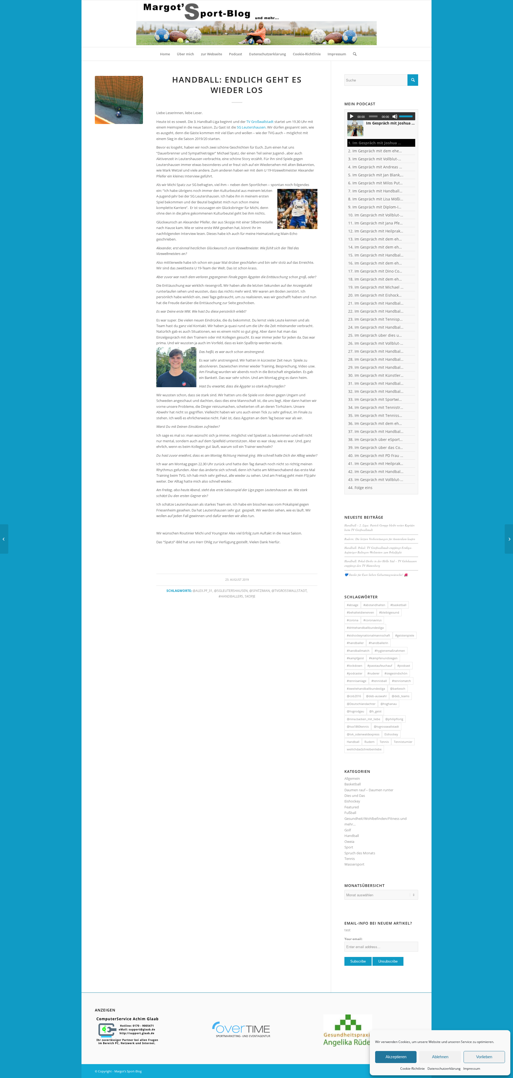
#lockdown (354, 666)
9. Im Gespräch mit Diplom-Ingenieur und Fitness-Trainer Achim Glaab (376, 207)
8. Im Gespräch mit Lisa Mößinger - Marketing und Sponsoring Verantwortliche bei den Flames (376, 198)
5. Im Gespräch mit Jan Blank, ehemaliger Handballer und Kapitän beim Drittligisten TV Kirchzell (376, 174)
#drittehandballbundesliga (365, 628)
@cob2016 (354, 696)
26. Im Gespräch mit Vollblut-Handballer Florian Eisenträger (376, 343)
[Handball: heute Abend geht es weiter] (509, 539)
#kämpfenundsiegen (383, 658)
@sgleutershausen (231, 590)
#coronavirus (372, 620)
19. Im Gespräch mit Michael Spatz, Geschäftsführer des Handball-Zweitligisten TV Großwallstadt (376, 287)
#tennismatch (401, 681)
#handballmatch (358, 651)
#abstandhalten (374, 605)
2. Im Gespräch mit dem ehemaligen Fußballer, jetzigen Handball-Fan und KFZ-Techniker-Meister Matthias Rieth (376, 150)
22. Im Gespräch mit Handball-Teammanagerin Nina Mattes (376, 311)
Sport (348, 847)
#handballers (231, 596)
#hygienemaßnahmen (390, 651)
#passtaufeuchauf (379, 666)
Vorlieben (484, 1056)
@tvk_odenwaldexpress (363, 734)
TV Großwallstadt (260, 121)
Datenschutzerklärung (444, 1068)
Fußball (350, 812)
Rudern (369, 742)
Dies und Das (354, 795)
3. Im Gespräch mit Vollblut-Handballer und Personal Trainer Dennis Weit (376, 158)
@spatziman (259, 590)
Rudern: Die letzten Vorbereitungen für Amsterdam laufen (379, 539)
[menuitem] (165, 54)
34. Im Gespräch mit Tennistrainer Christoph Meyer (376, 407)
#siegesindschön (395, 673)
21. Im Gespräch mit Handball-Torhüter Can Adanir (376, 303)
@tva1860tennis (358, 726)
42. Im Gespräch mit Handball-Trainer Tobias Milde (376, 471)
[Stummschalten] (395, 116)
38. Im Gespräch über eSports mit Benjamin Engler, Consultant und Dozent (376, 439)
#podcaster (354, 673)
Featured (351, 807)
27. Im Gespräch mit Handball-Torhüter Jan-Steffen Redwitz (376, 351)
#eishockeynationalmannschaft (368, 635)
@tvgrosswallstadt (289, 590)
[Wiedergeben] (351, 116)
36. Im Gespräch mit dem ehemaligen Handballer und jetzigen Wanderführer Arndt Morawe (376, 423)
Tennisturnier (403, 742)
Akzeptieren (396, 1056)
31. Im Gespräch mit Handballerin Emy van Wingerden (376, 383)
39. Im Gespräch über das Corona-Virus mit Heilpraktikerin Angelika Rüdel (376, 447)
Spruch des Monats (359, 853)
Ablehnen (440, 1056)
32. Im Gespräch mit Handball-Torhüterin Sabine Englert (376, 391)
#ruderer (373, 673)
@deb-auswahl (376, 696)
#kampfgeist (355, 658)
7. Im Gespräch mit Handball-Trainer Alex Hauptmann (376, 190)
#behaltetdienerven (360, 612)
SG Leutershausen (251, 127)
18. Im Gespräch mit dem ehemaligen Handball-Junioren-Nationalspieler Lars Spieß (376, 279)
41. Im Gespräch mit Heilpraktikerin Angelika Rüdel (376, 463)
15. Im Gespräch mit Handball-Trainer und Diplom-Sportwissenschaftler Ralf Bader (376, 255)
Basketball (352, 784)
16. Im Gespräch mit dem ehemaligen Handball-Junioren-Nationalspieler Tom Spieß (376, 263)
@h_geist (375, 711)
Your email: (353, 939)
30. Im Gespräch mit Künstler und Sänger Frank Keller (376, 375)
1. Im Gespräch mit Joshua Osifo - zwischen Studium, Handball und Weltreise (376, 142)
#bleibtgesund (389, 612)
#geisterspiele (404, 635)
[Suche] (352, 54)
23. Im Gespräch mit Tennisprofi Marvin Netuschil (376, 319)
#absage (352, 605)
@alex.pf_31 (202, 590)
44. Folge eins (360, 487)
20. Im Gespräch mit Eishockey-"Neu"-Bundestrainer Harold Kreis (376, 295)
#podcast (403, 666)
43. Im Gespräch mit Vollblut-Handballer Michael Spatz (376, 479)
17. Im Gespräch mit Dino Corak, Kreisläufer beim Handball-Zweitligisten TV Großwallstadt (376, 271)
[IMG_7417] (119, 100)
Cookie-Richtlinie (412, 1068)
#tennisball (379, 681)
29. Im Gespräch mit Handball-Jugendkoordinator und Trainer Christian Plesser (376, 367)
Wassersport (354, 864)
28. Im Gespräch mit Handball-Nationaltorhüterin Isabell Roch (376, 359)
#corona (352, 620)
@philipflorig (394, 719)
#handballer (355, 643)
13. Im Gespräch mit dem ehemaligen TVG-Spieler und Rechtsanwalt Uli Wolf (376, 239)
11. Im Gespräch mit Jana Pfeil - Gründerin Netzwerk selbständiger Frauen (376, 223)
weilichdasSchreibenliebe (364, 749)
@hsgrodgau (355, 711)
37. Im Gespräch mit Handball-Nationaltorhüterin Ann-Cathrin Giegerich (376, 431)
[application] (381, 116)
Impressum (471, 1068)
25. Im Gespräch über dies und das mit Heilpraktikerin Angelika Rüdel (376, 335)
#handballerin (378, 643)
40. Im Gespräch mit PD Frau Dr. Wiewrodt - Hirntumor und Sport (376, 455)
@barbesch (397, 689)
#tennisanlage (356, 681)
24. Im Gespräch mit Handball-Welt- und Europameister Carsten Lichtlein (376, 327)
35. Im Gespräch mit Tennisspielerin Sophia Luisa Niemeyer (376, 415)
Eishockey (391, 734)
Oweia (349, 841)
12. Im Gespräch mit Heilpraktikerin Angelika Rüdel (376, 231)
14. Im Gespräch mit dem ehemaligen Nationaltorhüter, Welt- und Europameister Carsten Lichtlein (376, 247)
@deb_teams (400, 696)
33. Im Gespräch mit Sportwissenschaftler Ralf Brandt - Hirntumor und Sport (376, 399)
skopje (250, 596)
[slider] (407, 116)
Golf (347, 830)
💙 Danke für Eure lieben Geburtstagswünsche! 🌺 (376, 575)
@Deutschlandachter (361, 704)
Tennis (384, 742)
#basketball (398, 605)
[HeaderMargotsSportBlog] (256, 23)
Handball (353, 742)
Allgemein (352, 778)
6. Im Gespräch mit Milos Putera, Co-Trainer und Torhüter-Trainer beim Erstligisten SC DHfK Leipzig (376, 182)
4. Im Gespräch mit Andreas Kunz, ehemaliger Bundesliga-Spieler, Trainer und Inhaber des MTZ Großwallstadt (376, 166)
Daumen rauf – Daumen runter (368, 790)
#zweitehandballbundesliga (366, 689)
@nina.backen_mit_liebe (363, 719)
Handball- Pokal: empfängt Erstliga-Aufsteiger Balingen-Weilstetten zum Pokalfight (378, 550)
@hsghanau (388, 704)
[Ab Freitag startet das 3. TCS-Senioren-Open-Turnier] (4, 539)
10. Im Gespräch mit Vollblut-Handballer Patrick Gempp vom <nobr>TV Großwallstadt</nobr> (376, 215)
